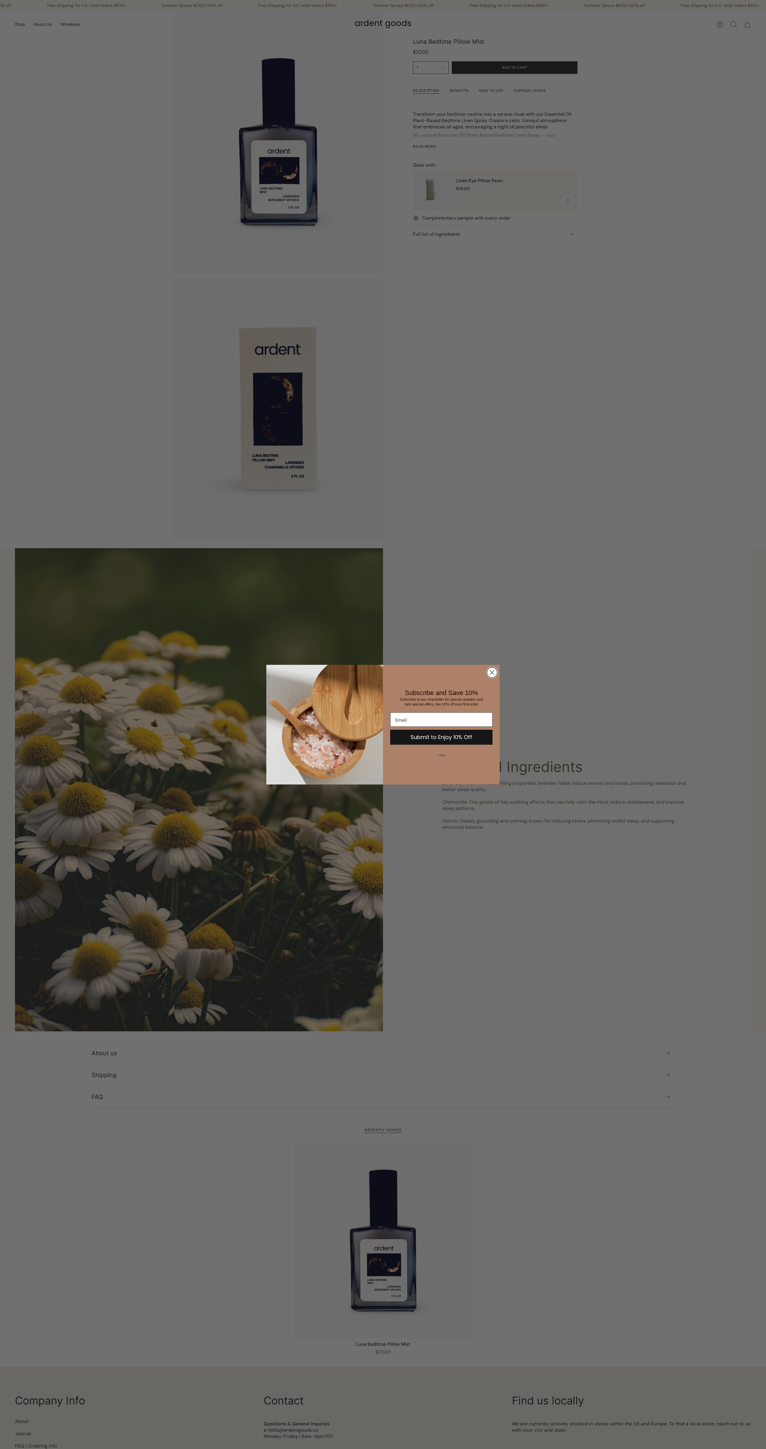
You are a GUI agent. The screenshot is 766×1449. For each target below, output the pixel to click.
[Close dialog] (492, 672)
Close (441, 755)
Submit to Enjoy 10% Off (441, 737)
